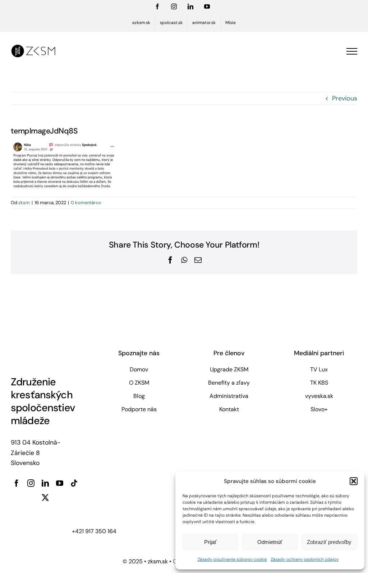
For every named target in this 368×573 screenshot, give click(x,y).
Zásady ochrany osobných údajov (305, 559)
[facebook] (16, 483)
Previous (344, 98)
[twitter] (45, 497)
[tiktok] (74, 483)
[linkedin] (45, 483)
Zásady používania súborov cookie (232, 559)
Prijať (210, 542)
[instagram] (30, 483)
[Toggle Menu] (352, 51)
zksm (24, 202)
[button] (353, 481)
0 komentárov (86, 202)
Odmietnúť (269, 542)
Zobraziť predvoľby (329, 542)
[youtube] (59, 483)
